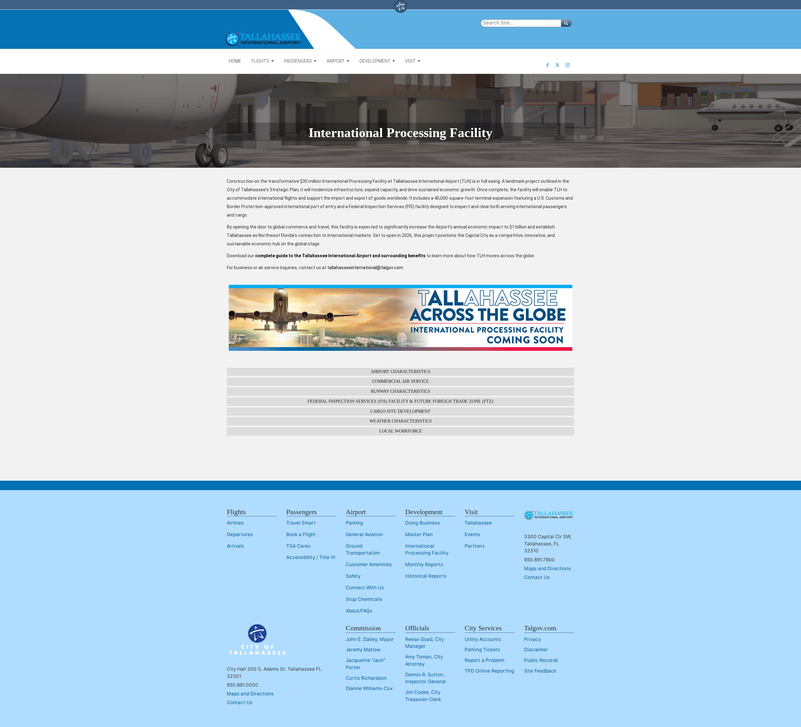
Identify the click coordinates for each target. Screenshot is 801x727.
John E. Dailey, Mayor (370, 639)
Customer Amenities (369, 564)
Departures (240, 534)
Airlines (235, 523)
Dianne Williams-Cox (369, 688)
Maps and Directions (547, 568)
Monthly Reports (424, 564)
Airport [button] (336, 61)
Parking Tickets (482, 650)
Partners (475, 546)
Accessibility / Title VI (310, 557)
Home (235, 61)
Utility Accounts (483, 639)
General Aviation (364, 534)
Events (472, 534)
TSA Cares (298, 546)
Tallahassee (478, 523)
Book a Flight (301, 534)
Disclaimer (536, 650)
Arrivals (235, 546)
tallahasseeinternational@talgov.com (365, 267)
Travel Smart (301, 523)
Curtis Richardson (366, 678)
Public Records (541, 660)
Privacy (532, 639)
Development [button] (375, 61)
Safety (353, 576)
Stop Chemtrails (364, 599)
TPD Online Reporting (489, 671)
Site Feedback (540, 671)
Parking (354, 523)
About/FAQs (359, 611)
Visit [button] (410, 61)
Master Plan (419, 534)
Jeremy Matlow (363, 650)
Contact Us (537, 577)
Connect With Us (365, 588)
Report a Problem (484, 660)
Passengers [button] (298, 61)
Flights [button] (261, 61)
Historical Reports (425, 576)
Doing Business (422, 523)
